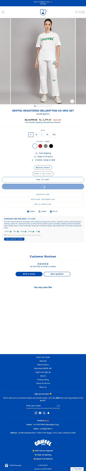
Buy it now (60, 185)
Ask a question (43, 204)
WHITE (35, 146)
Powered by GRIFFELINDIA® (43, 469)
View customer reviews (14, 239)
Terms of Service (43, 383)
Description (43, 194)
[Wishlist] (79, 12)
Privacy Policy (43, 380)
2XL (54, 135)
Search (43, 376)
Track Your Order (43, 357)
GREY (45, 146)
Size (43, 130)
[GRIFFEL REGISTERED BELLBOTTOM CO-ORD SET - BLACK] (21, 346)
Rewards (43, 361)
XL (47, 135)
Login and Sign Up (43, 372)
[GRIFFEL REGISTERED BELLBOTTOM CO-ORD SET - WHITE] (14, 346)
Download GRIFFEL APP (43, 368)
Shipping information (43, 199)
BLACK (51, 146)
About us (43, 387)
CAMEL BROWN (40, 146)
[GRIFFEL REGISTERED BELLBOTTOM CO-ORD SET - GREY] (19, 346)
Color (43, 141)
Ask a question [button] (57, 274)
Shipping (39, 122)
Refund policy (43, 365)
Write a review (29, 274)
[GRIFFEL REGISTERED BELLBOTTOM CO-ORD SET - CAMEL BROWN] (16, 346)
